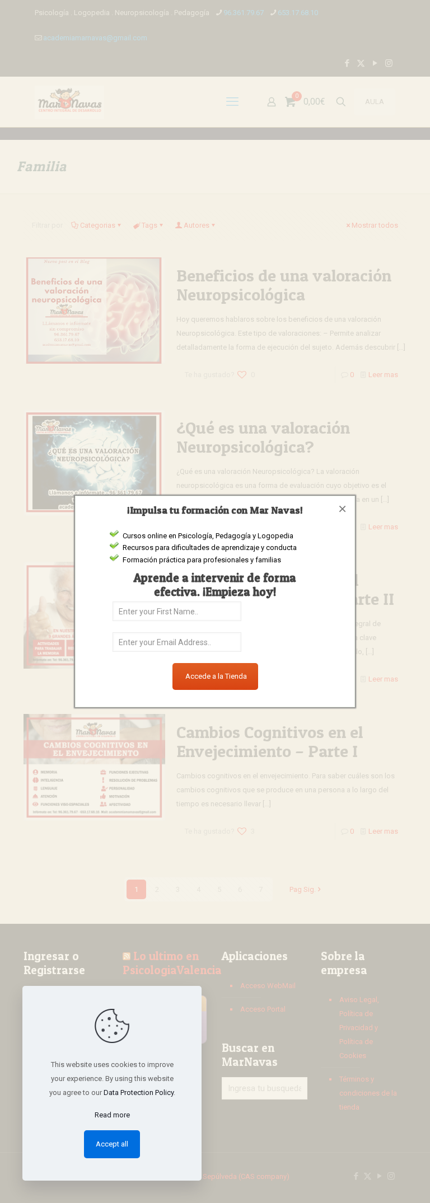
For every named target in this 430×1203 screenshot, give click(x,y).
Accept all (112, 1144)
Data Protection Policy (139, 1092)
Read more (112, 1115)
